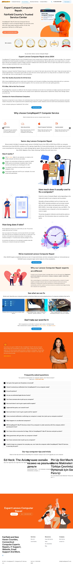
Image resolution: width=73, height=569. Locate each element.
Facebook (53, 325)
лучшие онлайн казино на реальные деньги (40, 463)
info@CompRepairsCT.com (65, 561)
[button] (3, 128)
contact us (28, 157)
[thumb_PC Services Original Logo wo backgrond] (6, 1)
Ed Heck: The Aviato (16, 460)
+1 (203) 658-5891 (57, 1)
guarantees (14, 173)
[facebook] (2, 555)
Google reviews (42, 325)
